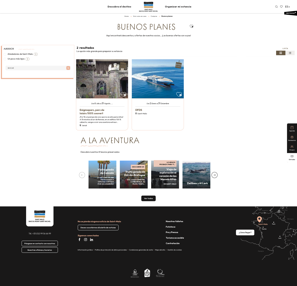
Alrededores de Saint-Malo (21, 54)
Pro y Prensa (172, 232)
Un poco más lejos (17, 58)
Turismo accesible (175, 237)
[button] (276, 6)
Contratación (173, 243)
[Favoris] (282, 6)
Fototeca (170, 226)
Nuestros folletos (174, 221)
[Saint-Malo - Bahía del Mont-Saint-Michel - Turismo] (148, 7)
